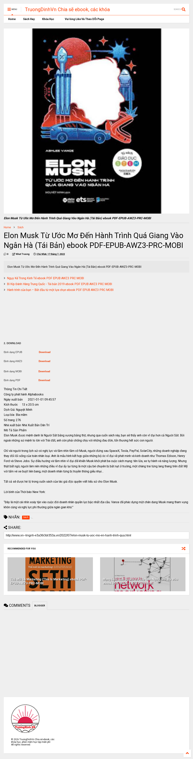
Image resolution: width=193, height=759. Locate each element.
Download (45, 352)
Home (12, 19)
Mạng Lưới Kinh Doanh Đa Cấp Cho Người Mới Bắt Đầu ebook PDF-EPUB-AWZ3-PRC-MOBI (140, 581)
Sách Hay (29, 19)
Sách (21, 227)
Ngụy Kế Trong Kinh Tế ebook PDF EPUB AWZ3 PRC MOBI (45, 278)
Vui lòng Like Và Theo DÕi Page (84, 19)
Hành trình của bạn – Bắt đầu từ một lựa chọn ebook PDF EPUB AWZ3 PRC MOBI (60, 290)
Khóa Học (48, 19)
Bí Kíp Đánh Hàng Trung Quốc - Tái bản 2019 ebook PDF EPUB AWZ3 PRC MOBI (59, 284)
